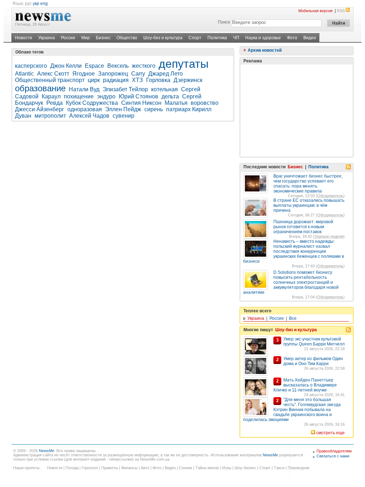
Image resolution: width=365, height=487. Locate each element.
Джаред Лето (165, 74)
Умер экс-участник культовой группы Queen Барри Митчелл (314, 342)
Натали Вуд (84, 89)
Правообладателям (334, 451)
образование (40, 88)
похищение (79, 96)
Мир (85, 37)
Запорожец (113, 74)
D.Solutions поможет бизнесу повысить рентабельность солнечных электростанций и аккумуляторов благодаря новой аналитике (291, 282)
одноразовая (84, 109)
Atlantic (24, 74)
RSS (341, 11)
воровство (205, 103)
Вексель (118, 66)
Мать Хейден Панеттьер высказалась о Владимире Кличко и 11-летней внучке (305, 385)
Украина (46, 37)
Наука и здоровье (263, 37)
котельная (164, 89)
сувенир (123, 116)
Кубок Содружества (92, 103)
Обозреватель (330, 196)
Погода (72, 468)
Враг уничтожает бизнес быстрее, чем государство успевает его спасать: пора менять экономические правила (308, 184)
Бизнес (103, 37)
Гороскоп (90, 468)
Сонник (185, 468)
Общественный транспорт (49, 80)
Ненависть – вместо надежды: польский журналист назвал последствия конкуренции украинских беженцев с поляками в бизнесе (293, 251)
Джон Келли (66, 66)
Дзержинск (188, 80)
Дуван (23, 116)
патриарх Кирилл (188, 109)
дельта (170, 96)
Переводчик (298, 468)
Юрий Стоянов (138, 96)
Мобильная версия (315, 11)
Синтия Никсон (141, 103)
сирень (153, 109)
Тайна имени (207, 468)
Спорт (195, 37)
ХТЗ (137, 80)
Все (293, 318)
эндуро (106, 96)
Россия (68, 37)
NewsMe (46, 450)
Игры (226, 468)
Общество (127, 37)
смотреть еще (330, 432)
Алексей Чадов (89, 116)
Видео (309, 37)
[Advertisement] (296, 110)
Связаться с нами (333, 456)
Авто (145, 468)
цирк (94, 80)
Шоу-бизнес (245, 468)
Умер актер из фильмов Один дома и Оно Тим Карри (313, 361)
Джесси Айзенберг (39, 109)
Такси (279, 468)
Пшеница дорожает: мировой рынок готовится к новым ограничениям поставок (303, 226)
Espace (94, 66)
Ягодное (83, 74)
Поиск (224, 22)
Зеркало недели (328, 236)
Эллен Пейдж (123, 109)
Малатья (176, 103)
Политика (217, 37)
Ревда (54, 103)
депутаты (184, 63)
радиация (116, 80)
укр (36, 3)
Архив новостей (264, 50)
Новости (23, 37)
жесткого (143, 66)
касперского (31, 66)
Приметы (109, 468)
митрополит (50, 116)
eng (44, 3)
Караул (51, 96)
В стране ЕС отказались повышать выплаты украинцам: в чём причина (308, 205)
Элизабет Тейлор (125, 89)
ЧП (236, 37)
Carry (138, 74)
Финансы (129, 468)
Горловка (158, 80)
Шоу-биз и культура (162, 37)
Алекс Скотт (53, 74)
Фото (292, 37)
